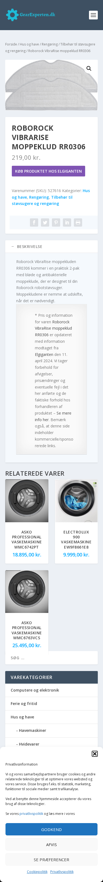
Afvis (51, 844)
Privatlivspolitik (62, 871)
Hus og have (29, 44)
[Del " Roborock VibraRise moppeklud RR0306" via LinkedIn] (67, 222)
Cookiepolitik (37, 871)
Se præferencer (51, 859)
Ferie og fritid (24, 703)
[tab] (51, 246)
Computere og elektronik (35, 690)
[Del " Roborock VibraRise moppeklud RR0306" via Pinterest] (56, 222)
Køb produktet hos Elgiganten (48, 171)
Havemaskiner (32, 730)
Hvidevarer (29, 744)
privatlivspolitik (31, 813)
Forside (11, 44)
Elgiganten (44, 354)
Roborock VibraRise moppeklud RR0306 (53, 328)
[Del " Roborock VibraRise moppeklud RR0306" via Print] (78, 222)
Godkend (51, 829)
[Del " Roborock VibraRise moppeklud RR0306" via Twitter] (45, 222)
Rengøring (50, 44)
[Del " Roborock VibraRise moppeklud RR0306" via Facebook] (34, 222)
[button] (95, 754)
